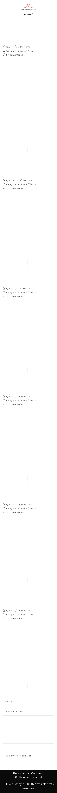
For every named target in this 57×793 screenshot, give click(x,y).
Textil (31, 51)
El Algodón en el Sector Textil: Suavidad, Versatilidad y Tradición (26, 599)
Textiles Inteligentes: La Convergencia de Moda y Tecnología (26, 169)
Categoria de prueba (16, 51)
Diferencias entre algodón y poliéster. (21, 746)
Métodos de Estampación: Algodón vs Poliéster (25, 741)
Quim (9, 47)
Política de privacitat (28, 777)
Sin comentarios (14, 55)
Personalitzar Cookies (27, 773)
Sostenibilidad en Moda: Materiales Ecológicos (25, 735)
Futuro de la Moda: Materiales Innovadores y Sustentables (27, 35)
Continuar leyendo (16, 150)
